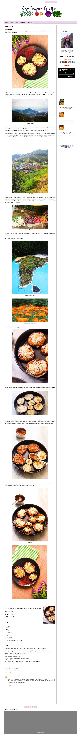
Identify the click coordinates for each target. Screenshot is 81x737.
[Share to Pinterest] (17, 668)
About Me (22, 22)
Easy (16, 670)
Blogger (42, 732)
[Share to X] (15, 668)
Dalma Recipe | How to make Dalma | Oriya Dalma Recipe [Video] (67, 108)
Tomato (19, 670)
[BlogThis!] (14, 668)
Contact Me (29, 22)
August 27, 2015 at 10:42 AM (19, 676)
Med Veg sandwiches (41, 127)
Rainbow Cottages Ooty (13, 682)
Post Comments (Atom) (14, 709)
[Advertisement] (67, 87)
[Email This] (13, 668)
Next (36, 707)
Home (6, 22)
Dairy (14, 670)
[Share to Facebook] (16, 668)
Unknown (10, 676)
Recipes (11, 22)
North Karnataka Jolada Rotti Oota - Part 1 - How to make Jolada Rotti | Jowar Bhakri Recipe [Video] (67, 146)
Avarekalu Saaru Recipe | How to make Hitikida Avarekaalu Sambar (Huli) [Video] (67, 121)
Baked (9, 670)
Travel (16, 22)
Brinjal (11, 670)
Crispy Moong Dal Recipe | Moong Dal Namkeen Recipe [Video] (67, 133)
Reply (10, 685)
